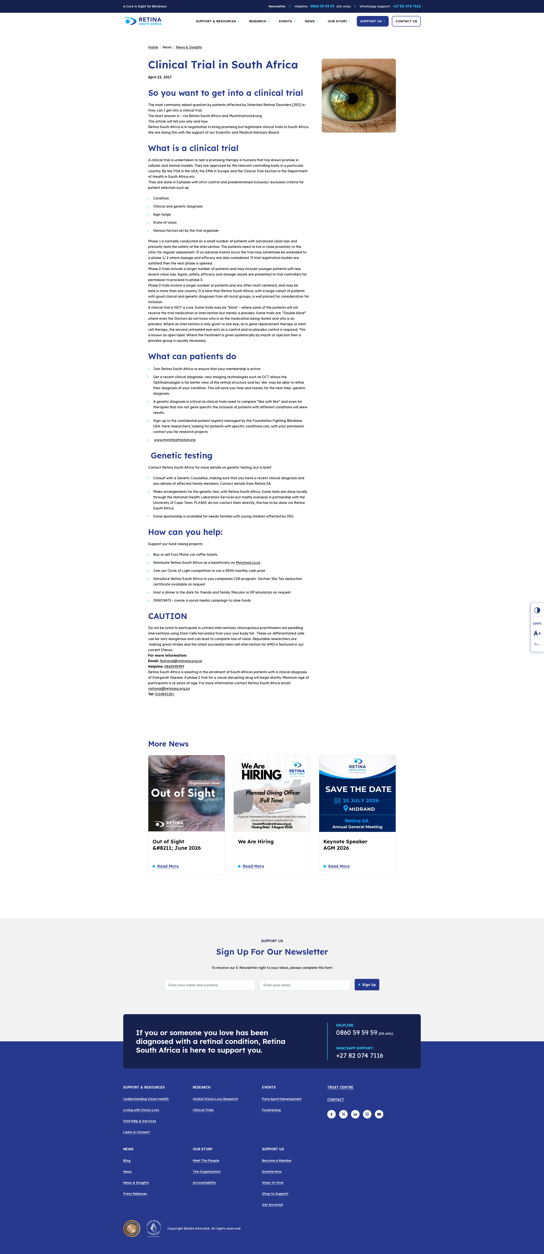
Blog (126, 1160)
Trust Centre (340, 1087)
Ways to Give (272, 1182)
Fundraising (271, 1110)
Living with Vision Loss (141, 1110)
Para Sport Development (282, 1099)
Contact (335, 1100)
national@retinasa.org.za (169, 688)
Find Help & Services (139, 1121)
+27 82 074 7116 (407, 7)
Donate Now (272, 1171)
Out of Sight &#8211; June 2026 (177, 844)
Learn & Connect (136, 1132)
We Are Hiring (256, 841)
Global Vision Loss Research (215, 1099)
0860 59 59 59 (322, 6)
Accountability (204, 1182)
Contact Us (406, 21)
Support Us (371, 21)
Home (153, 47)
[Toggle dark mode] (537, 610)
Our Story (337, 21)
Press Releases (135, 1194)
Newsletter (277, 6)
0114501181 (164, 694)
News (310, 21)
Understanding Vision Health (146, 1099)
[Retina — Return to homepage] (142, 21)
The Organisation (207, 1171)
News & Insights (189, 47)
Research (257, 21)
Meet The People (206, 1160)
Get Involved (272, 1205)
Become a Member (277, 1160)
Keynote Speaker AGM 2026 (345, 844)
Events (285, 21)
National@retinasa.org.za (181, 661)
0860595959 (174, 666)
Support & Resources (216, 21)
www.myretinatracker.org (175, 440)
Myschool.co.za (248, 562)
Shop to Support (275, 1194)
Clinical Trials (203, 1110)
